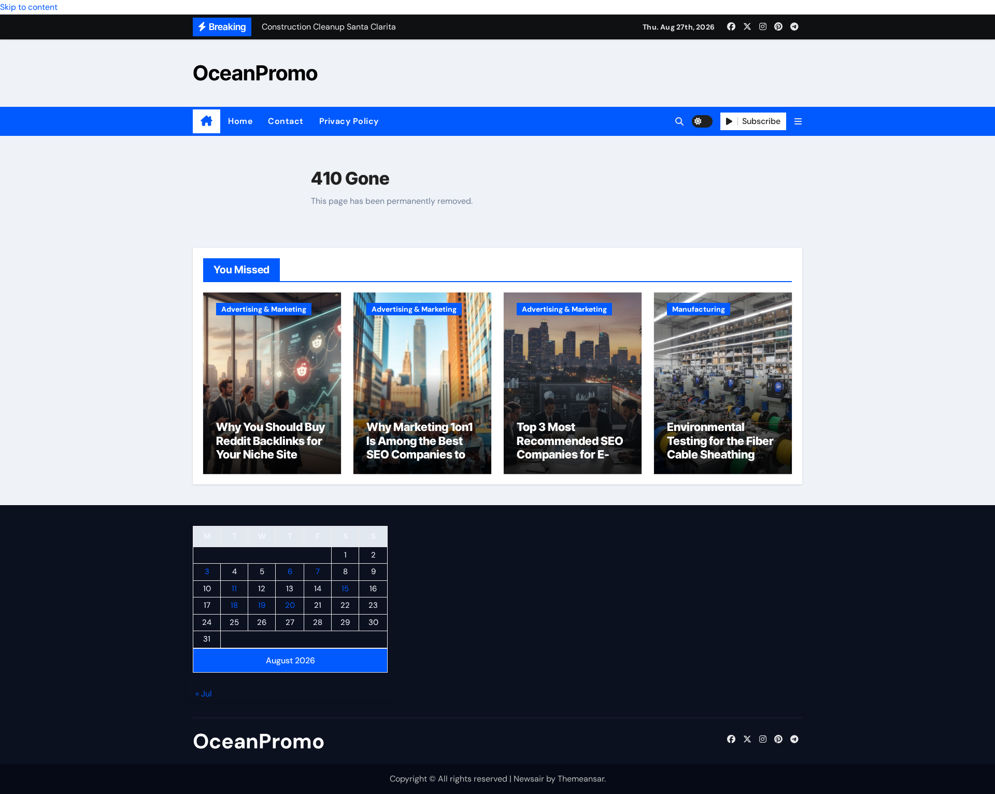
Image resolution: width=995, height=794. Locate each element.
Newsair (529, 778)
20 (290, 606)
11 (234, 588)
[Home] (206, 121)
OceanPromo (255, 73)
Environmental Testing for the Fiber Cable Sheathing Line (720, 447)
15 (345, 588)
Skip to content (29, 7)
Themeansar (581, 778)
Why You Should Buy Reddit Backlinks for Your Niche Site (270, 440)
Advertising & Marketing (263, 309)
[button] (798, 122)
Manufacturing (698, 309)
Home (240, 121)
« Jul (203, 694)
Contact (286, 121)
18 (234, 606)
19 (261, 606)
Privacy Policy (349, 121)
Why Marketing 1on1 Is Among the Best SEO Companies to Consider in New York (419, 454)
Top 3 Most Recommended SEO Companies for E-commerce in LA (570, 447)
